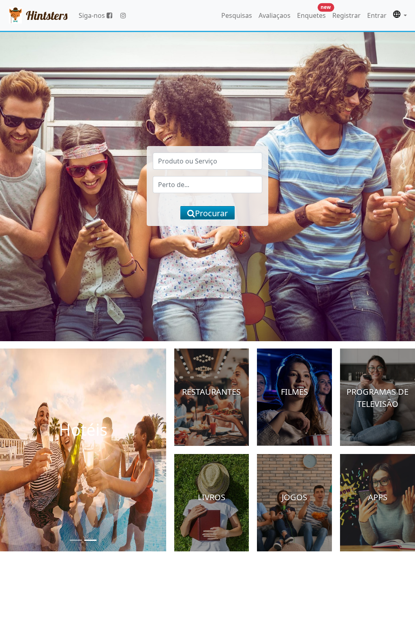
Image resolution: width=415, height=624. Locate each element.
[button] (400, 15)
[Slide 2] (90, 540)
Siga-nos (93, 15)
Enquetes (313, 13)
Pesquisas (236, 15)
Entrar (377, 15)
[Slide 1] (76, 540)
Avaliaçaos (275, 15)
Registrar (346, 15)
